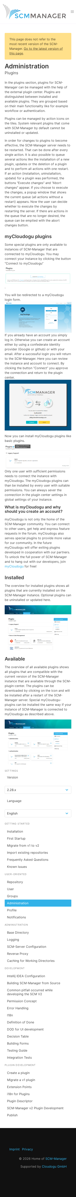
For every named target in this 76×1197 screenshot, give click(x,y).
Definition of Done (20, 1022)
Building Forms (18, 1043)
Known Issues (17, 867)
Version (12, 777)
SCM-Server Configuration (26, 947)
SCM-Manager (56, 1159)
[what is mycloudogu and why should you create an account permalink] (3, 507)
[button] (72, 12)
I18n (10, 1015)
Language (14, 801)
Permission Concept (22, 1001)
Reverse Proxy (17, 954)
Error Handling (17, 1008)
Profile (12, 910)
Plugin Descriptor (20, 1101)
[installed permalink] (3, 577)
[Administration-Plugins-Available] (38, 741)
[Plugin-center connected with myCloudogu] (38, 456)
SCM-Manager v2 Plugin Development (35, 1108)
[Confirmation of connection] (38, 405)
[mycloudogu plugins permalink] (3, 236)
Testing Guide (17, 1050)
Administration (17, 903)
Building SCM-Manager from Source (33, 983)
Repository (15, 882)
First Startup (16, 838)
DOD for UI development (25, 1029)
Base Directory (18, 932)
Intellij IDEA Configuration (26, 976)
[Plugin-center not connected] (38, 275)
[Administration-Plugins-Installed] (38, 627)
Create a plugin (18, 1073)
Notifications (16, 917)
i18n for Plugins (18, 1094)
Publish (12, 1115)
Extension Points (19, 1087)
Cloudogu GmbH (54, 1166)
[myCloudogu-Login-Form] (38, 317)
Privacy (27, 1149)
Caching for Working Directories (31, 961)
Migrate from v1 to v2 (23, 845)
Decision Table (18, 1036)
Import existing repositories (27, 852)
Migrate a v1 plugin (21, 1080)
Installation (15, 831)
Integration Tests (19, 1057)
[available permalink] (3, 658)
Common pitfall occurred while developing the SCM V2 (30, 992)
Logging (13, 939)
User (10, 889)
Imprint (14, 1149)
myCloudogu (14, 566)
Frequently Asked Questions (27, 860)
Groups (12, 896)
